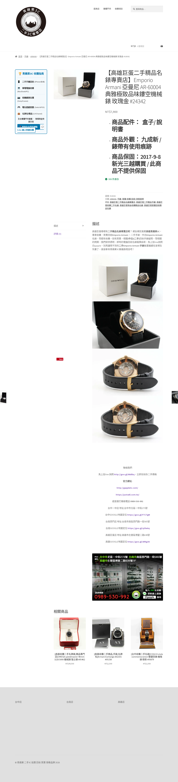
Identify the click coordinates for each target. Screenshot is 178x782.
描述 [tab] (56, 225)
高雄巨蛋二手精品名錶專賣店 (122, 202)
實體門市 (107, 8)
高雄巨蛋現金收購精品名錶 (131, 205)
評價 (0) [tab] (57, 233)
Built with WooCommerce (27, 766)
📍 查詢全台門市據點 (28, 127)
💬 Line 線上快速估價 (30, 128)
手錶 (26, 56)
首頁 (20, 56)
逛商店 (96, 8)
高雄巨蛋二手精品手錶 (146, 202)
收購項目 (119, 8)
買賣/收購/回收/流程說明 (133, 199)
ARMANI (33, 56)
